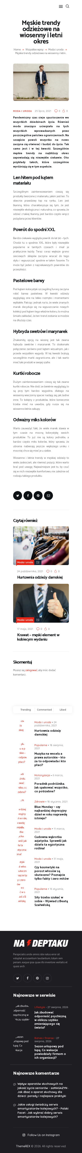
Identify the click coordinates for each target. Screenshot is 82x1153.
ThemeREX (23, 1146)
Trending (25, 709)
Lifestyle (39, 1007)
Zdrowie (39, 801)
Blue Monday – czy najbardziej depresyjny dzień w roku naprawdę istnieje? (50, 812)
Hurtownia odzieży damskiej (39, 577)
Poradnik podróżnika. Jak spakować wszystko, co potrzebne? (51, 787)
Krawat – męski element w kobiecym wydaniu (38, 637)
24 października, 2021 (30, 571)
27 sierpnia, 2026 (58, 1007)
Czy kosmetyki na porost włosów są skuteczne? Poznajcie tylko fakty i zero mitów (51, 873)
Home (17, 50)
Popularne (40, 745)
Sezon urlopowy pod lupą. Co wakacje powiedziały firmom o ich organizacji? (50, 1052)
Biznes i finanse (44, 1038)
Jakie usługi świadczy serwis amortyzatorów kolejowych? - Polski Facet (43, 1109)
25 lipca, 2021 (43, 110)
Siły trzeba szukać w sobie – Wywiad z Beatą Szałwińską (51, 901)
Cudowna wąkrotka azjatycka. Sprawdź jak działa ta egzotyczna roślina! (50, 842)
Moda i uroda (55, 50)
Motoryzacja (42, 775)
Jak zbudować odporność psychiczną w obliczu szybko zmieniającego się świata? (50, 1020)
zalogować (31, 670)
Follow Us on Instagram (44, 1135)
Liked (63, 709)
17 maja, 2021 (25, 628)
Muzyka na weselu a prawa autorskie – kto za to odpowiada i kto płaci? (50, 759)
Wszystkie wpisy (34, 49)
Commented (44, 709)
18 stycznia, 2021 (57, 801)
